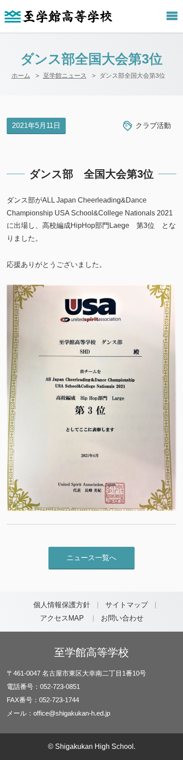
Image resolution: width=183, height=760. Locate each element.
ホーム (21, 75)
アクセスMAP (62, 618)
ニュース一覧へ (91, 557)
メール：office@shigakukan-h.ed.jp (58, 713)
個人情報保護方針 (61, 605)
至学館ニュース (65, 75)
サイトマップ (126, 605)
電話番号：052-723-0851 (43, 686)
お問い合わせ (122, 618)
